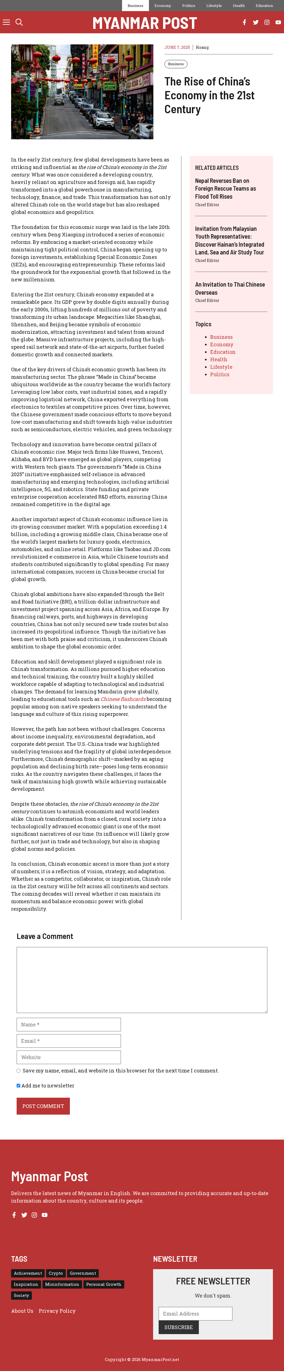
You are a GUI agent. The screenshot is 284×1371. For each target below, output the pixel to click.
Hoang (202, 47)
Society (21, 1295)
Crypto (56, 1273)
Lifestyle (214, 5)
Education (264, 5)
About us (22, 1310)
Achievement (28, 1273)
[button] (19, 22)
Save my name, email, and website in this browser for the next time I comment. (121, 1070)
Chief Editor (207, 204)
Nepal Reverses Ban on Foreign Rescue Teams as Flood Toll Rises (225, 188)
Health (239, 5)
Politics (188, 5)
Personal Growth (103, 1284)
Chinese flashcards (123, 699)
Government (83, 1273)
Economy (162, 5)
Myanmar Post (144, 22)
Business (135, 5)
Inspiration (26, 1284)
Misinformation (62, 1284)
